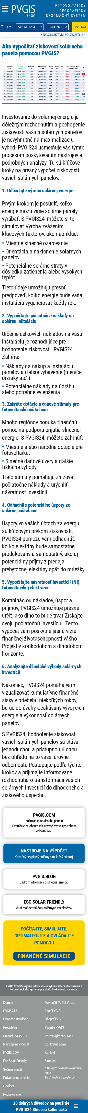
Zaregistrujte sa (29, 27)
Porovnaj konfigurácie (59, 1036)
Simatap (50, 1061)
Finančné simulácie (44, 956)
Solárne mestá (12, 1069)
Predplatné (10, 1027)
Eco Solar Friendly (14, 1061)
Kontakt (50, 1052)
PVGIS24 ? (10, 1011)
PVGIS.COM (11, 1052)
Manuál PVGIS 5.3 (14, 1036)
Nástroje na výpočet (16, 1044)
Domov (8, 1002)
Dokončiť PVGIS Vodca (60, 1002)
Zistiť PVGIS (52, 1011)
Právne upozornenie (16, 1078)
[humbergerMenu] (5, 9)
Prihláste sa (57, 27)
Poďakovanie (12, 1094)
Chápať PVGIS (54, 1019)
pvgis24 (80, 27)
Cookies (8, 1086)
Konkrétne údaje (55, 1044)
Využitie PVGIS (54, 1027)
